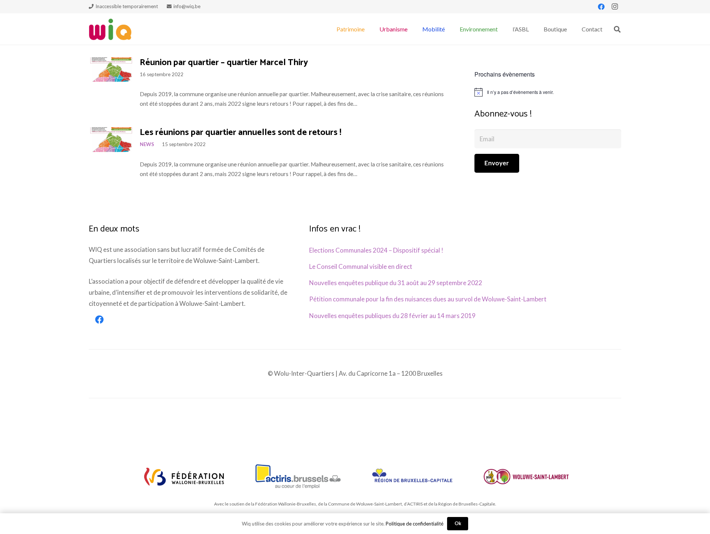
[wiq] (110, 29)
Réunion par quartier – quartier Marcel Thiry (224, 62)
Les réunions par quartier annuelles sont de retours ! (240, 132)
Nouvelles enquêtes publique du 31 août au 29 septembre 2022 (395, 283)
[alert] (547, 92)
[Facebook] (601, 6)
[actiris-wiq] (298, 476)
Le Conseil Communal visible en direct (360, 266)
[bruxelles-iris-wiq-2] (412, 476)
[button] (368, 29)
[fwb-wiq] (184, 476)
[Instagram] (614, 6)
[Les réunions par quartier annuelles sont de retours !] (110, 139)
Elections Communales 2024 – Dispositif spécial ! (376, 250)
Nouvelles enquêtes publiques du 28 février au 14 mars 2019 (392, 316)
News (147, 144)
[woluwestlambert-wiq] (526, 476)
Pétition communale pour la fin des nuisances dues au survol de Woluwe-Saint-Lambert (428, 299)
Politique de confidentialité (414, 524)
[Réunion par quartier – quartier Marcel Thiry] (110, 69)
